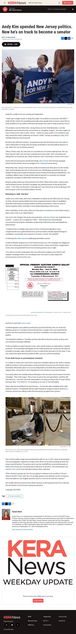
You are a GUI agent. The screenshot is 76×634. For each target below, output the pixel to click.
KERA (29, 616)
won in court (25, 323)
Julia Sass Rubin (49, 217)
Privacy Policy (47, 625)
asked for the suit (12, 469)
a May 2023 (64, 135)
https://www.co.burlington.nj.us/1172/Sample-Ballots (42, 312)
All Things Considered (14, 496)
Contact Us (62, 621)
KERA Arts (31, 625)
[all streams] (73, 9)
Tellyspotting (47, 616)
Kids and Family (32, 621)
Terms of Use (63, 616)
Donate (68, 3)
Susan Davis (11, 37)
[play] (5, 9)
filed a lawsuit (23, 238)
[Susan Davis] (6, 514)
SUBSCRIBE (38, 600)
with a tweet (43, 161)
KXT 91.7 (45, 621)
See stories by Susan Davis (22, 529)
